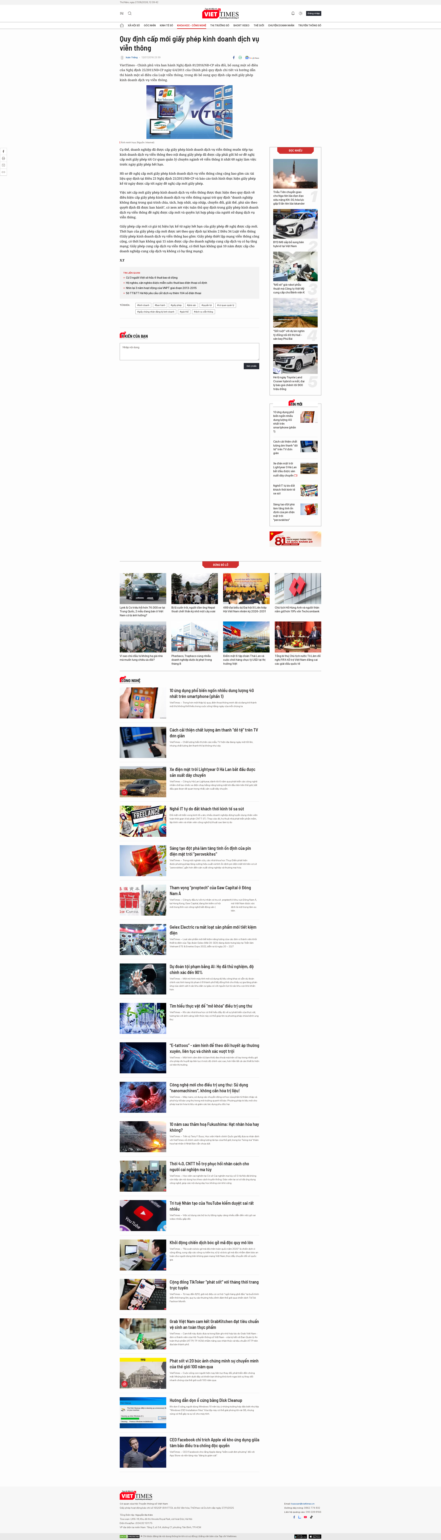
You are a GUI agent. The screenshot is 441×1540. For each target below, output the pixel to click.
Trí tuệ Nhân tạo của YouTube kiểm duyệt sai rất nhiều (212, 1205)
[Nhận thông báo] (293, 13)
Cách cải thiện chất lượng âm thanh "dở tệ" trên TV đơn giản (285, 447)
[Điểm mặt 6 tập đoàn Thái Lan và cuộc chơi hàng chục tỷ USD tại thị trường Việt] (246, 636)
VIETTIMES (220, 13)
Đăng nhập (313, 13)
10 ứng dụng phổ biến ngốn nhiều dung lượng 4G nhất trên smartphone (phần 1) (284, 422)
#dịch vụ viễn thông (203, 311)
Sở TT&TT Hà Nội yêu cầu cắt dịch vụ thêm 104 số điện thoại (163, 293)
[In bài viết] (240, 57)
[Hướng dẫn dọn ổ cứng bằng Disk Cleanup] (143, 1412)
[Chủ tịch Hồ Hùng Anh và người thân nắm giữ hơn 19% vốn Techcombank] (298, 588)
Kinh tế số (166, 25)
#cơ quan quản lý (225, 305)
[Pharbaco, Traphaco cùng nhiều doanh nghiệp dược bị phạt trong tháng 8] (194, 636)
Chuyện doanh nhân (281, 25)
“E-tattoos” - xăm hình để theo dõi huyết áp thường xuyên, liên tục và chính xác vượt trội (214, 1048)
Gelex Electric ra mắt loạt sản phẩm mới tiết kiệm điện (213, 929)
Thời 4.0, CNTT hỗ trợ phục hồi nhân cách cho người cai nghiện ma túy (209, 1166)
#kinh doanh (143, 305)
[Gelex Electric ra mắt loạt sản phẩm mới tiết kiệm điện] (143, 939)
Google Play (315, 1536)
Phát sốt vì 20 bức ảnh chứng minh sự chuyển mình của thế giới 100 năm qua (214, 1363)
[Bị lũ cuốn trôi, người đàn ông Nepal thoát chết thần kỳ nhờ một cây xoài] (194, 588)
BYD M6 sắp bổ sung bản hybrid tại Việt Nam (288, 244)
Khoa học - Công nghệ (191, 25)
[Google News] (252, 57)
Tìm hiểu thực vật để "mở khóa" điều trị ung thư (211, 1005)
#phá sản (191, 305)
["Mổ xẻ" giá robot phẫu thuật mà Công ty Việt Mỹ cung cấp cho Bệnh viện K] (295, 266)
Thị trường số (219, 25)
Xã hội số (134, 25)
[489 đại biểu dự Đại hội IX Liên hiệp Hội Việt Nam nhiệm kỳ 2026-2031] (246, 588)
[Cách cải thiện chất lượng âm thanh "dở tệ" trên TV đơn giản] (309, 446)
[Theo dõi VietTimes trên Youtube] (305, 1517)
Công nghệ (130, 680)
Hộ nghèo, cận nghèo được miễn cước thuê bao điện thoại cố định (166, 282)
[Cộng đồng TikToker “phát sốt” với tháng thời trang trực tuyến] (143, 1294)
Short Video (241, 25)
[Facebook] (233, 57)
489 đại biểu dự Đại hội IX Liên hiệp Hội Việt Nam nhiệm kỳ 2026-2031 (244, 609)
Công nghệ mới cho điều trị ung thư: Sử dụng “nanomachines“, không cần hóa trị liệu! (209, 1087)
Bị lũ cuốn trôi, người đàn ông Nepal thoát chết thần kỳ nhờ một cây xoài (193, 609)
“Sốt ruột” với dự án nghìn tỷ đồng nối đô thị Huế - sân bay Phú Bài (289, 334)
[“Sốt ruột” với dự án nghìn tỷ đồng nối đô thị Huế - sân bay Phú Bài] (295, 313)
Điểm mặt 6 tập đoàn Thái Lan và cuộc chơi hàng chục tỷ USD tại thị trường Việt (244, 659)
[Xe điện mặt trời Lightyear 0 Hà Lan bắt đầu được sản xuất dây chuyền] (309, 468)
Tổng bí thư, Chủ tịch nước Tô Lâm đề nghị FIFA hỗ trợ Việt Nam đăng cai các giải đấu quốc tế (298, 659)
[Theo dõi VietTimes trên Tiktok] (311, 1517)
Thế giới (259, 25)
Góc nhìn (150, 25)
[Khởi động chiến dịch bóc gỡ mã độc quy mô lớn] (143, 1255)
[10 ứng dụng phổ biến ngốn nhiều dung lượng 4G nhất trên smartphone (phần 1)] (309, 417)
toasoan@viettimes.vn (303, 1503)
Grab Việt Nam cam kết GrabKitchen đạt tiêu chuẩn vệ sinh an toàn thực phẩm (214, 1324)
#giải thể (184, 311)
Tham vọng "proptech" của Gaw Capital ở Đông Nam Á (210, 890)
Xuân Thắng (132, 57)
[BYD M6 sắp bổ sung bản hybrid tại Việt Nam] (295, 224)
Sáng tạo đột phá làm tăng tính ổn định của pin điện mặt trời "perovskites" (284, 512)
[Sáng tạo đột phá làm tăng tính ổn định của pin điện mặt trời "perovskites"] (309, 509)
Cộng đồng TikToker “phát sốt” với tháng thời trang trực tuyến (214, 1284)
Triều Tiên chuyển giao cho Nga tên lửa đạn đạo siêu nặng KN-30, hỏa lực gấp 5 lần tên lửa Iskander (289, 197)
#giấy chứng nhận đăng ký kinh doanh (155, 311)
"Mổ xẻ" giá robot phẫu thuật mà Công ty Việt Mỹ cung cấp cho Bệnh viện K (289, 288)
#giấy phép (176, 305)
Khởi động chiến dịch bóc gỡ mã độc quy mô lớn (211, 1242)
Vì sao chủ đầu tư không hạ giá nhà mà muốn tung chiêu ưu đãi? (141, 657)
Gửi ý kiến (252, 366)
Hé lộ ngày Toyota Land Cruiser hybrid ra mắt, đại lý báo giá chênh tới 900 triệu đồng (289, 383)
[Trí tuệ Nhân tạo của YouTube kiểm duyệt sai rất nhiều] (143, 1215)
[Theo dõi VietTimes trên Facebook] (294, 1517)
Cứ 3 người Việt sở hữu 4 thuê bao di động (152, 277)
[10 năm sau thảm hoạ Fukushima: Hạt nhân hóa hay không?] (143, 1136)
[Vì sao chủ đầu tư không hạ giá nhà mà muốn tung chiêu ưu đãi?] (143, 636)
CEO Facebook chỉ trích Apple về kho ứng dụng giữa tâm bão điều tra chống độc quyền (214, 1442)
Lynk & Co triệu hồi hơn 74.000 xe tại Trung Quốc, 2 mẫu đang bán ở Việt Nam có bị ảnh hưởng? (142, 611)
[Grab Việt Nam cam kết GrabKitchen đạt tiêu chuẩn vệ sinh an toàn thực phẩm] (143, 1333)
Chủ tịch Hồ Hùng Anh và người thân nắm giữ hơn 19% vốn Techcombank (297, 609)
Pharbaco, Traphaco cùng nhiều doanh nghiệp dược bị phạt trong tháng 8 (191, 659)
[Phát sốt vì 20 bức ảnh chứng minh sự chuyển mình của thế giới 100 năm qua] (143, 1373)
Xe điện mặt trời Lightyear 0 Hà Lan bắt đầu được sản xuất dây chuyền (285, 469)
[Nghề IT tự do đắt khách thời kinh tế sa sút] (309, 490)
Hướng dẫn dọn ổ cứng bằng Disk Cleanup (206, 1400)
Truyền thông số (309, 25)
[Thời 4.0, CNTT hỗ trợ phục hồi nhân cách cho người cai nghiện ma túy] (143, 1176)
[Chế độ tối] (301, 13)
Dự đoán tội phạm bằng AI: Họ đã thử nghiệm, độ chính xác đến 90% (212, 969)
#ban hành (160, 305)
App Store (300, 1536)
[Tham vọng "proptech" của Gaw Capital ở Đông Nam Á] (143, 900)
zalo (299, 1517)
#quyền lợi (207, 305)
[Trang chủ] (122, 25)
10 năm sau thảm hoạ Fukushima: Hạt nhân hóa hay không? (214, 1127)
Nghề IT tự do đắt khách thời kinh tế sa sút (284, 489)
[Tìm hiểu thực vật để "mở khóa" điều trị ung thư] (143, 1018)
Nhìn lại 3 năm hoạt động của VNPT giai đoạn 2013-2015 (161, 288)
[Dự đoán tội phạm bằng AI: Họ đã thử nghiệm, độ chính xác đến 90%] (143, 978)
